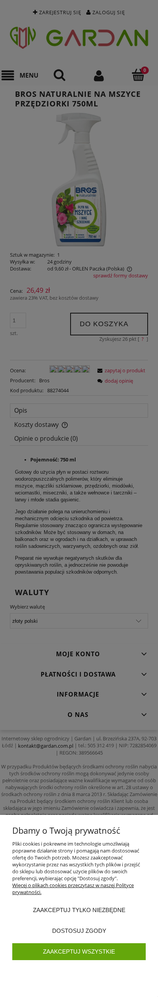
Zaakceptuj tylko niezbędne (79, 910)
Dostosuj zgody (79, 930)
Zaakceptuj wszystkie (79, 951)
